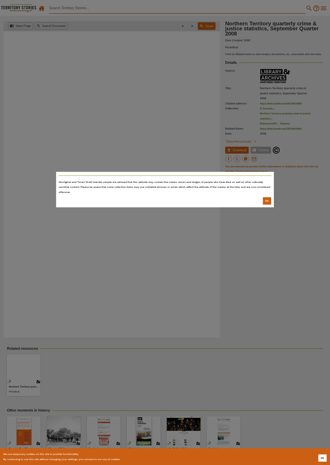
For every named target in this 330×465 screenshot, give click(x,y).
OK (267, 201)
